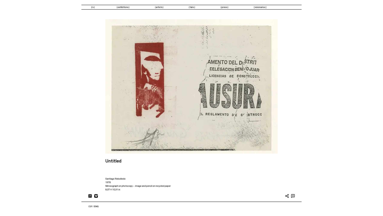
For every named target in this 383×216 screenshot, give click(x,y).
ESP (90, 207)
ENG (96, 207)
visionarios (260, 7)
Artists (159, 7)
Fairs (192, 7)
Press (224, 7)
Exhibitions (123, 7)
